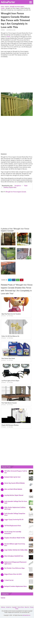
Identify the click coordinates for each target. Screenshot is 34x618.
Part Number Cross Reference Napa (14, 568)
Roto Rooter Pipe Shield (8, 358)
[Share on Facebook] (14, 280)
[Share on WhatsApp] (17, 280)
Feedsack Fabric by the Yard (12, 477)
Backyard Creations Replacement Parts (15, 586)
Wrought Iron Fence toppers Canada (16, 192)
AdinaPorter (8, 2)
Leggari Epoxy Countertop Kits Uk (13, 519)
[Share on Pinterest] (21, 280)
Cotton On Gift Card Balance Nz (10, 336)
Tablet (25, 185)
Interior (3, 30)
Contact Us (8, 607)
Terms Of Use (20, 607)
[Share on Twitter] (10, 280)
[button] (30, 2)
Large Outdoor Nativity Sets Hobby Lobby (15, 550)
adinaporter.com (26, 615)
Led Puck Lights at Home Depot (10, 380)
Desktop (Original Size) (10, 187)
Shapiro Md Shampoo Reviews (10, 425)
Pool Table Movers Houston (9, 403)
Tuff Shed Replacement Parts (12, 525)
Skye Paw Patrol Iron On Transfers (11, 314)
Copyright (14, 607)
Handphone (18, 185)
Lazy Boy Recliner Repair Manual (13, 495)
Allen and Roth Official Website (13, 489)
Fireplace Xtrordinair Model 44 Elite (14, 538)
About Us (27, 607)
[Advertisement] (17, 75)
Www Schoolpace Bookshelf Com (13, 556)
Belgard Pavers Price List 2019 (13, 574)
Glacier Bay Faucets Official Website (14, 483)
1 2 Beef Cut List (8, 580)
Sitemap (3, 607)
